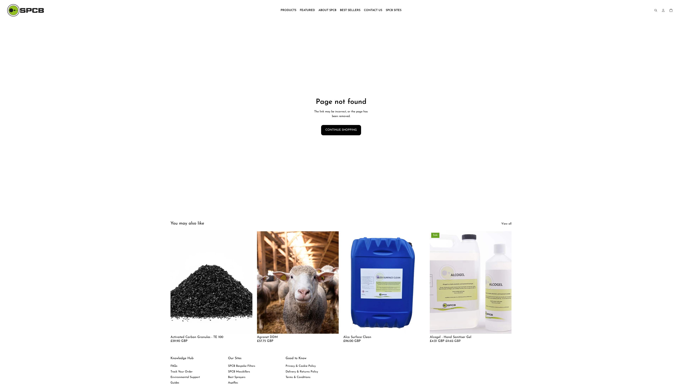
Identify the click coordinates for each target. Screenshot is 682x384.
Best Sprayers (236, 377)
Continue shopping (341, 130)
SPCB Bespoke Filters (241, 366)
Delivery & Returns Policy (302, 371)
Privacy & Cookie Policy (301, 366)
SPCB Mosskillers (239, 371)
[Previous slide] (348, 282)
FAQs (173, 366)
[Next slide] (420, 282)
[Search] (656, 10)
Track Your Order (181, 371)
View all (506, 223)
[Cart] (671, 10)
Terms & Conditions (298, 377)
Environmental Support (185, 377)
